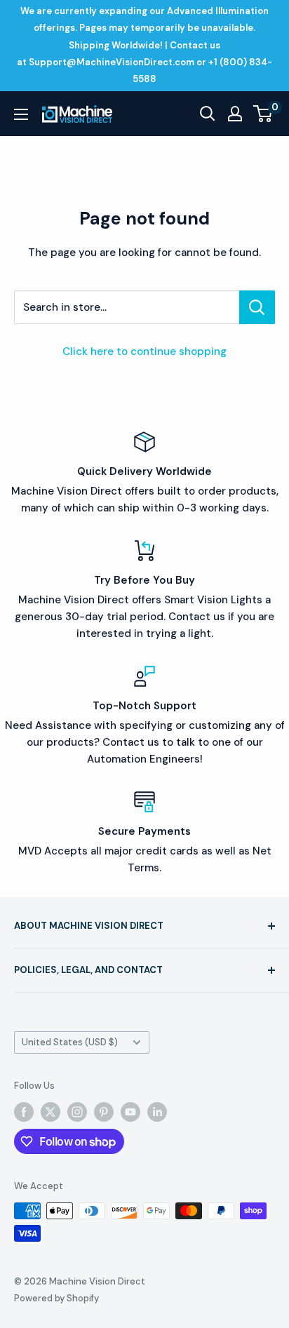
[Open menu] (21, 114)
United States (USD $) (70, 1042)
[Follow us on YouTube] (130, 1112)
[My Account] (235, 113)
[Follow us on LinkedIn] (157, 1112)
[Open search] (207, 113)
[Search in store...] (257, 307)
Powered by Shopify (56, 1298)
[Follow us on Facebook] (24, 1112)
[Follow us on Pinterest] (104, 1112)
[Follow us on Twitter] (50, 1112)
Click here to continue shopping (144, 351)
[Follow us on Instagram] (77, 1112)
